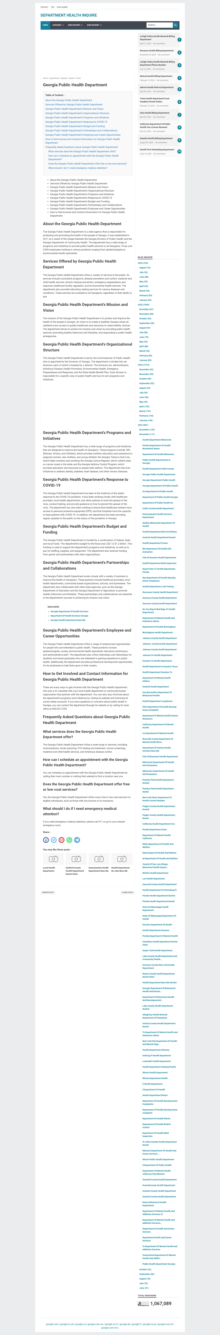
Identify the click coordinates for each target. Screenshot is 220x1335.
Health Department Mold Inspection (159, 563)
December (146, 309)
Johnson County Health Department (159, 649)
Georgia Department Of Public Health (160, 486)
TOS (52, 7)
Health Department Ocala (154, 829)
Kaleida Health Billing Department (156, 138)
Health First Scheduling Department (157, 149)
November (146, 314)
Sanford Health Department (155, 686)
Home (45, 25)
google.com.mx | (110, 1327)
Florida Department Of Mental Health (160, 936)
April (143, 286)
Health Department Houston (155, 930)
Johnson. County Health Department (159, 644)
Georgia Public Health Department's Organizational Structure (77, 113)
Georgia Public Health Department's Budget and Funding (75, 126)
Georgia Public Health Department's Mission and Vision (74, 108)
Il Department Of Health (153, 1089)
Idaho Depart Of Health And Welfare (159, 853)
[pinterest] (62, 840)
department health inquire (69, 15)
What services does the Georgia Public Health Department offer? (82, 151)
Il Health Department (152, 1084)
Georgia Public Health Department (158, 474)
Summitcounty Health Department (158, 1185)
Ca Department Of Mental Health (158, 733)
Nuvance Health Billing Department (157, 50)
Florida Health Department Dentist (158, 895)
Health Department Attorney (155, 1050)
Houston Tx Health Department (157, 661)
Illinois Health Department (155, 1072)
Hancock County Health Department (159, 884)
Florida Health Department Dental (158, 901)
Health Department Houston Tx (157, 672)
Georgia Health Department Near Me (68, 620)
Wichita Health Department (155, 873)
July (143, 272)
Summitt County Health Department (159, 1179)
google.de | (125, 1324)
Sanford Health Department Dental (159, 537)
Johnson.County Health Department (159, 638)
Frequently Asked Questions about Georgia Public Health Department (81, 147)
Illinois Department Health (155, 1078)
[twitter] (54, 840)
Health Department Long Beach (157, 701)
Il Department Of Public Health (157, 1165)
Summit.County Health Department (159, 1191)
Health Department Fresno (155, 543)
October (145, 318)
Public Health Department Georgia (158, 1264)
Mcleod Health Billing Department (156, 76)
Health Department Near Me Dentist (159, 982)
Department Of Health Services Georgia (69, 616)
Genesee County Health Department (159, 603)
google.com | (53, 1324)
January (145, 300)
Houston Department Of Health (157, 924)
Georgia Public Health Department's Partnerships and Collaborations (81, 130)
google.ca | (81, 1324)
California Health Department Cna (158, 824)
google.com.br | (165, 1324)
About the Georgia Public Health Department (68, 100)
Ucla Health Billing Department (154, 113)
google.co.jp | (149, 1324)
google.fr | (136, 1324)
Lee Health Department (153, 878)
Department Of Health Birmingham (159, 627)
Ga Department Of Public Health (157, 491)
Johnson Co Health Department (157, 655)
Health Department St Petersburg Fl (159, 890)
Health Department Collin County (158, 469)
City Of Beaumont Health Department (160, 756)
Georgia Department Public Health (158, 480)
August (144, 267)
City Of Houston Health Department (159, 557)
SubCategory (74, 25)
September (146, 323)
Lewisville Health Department (156, 1061)
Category (56, 25)
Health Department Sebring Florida (159, 1067)
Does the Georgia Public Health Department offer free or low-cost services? (87, 163)
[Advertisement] (88, 53)
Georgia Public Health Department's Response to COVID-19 (76, 121)
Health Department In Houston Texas (160, 666)
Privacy (44, 7)
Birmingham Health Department (157, 632)
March (144, 291)
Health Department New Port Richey (159, 532)
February (145, 295)
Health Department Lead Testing (158, 586)
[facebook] (46, 840)
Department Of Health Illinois (156, 1118)
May (143, 281)
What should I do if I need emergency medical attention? (77, 168)
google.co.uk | (67, 1324)
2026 (143, 263)
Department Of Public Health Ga (157, 503)
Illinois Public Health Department (158, 1159)
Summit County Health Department (159, 1196)
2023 (143, 425)
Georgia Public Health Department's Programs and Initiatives (77, 117)
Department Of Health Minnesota (158, 454)
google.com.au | (95, 1324)
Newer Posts (48, 892)
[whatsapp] (69, 840)
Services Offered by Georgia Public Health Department (73, 104)
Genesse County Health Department (159, 598)
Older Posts (127, 892)
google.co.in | (111, 1324)
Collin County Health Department (158, 508)
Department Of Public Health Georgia (160, 497)
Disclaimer (62, 7)
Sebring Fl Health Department (156, 1055)
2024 (143, 365)
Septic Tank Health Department (157, 950)
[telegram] (77, 840)
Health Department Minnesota (156, 440)
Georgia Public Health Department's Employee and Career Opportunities (82, 134)
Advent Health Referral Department (157, 87)
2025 (143, 304)
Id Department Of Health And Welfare (160, 858)
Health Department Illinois (155, 1095)
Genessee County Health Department (160, 592)
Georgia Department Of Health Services (69, 611)
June (143, 277)
